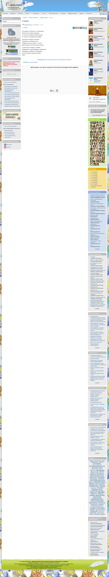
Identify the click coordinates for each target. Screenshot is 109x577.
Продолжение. (94, 286)
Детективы (95, 469)
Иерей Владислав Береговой (12, 106)
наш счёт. (11, 41)
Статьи (44, 13)
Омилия (102, 486)
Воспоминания (97, 467)
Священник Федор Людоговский (9, 90)
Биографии (97, 463)
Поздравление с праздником (97, 304)
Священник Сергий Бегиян (11, 104)
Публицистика (97, 500)
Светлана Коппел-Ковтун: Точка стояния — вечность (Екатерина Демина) (97, 333)
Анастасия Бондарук (10, 135)
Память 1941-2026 (95, 237)
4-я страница (94, 177)
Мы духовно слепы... (95, 543)
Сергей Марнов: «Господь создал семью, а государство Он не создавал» (98, 325)
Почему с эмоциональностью (97, 297)
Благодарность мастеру (96, 267)
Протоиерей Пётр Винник (11, 86)
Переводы (94, 490)
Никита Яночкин (9, 130)
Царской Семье (94, 218)
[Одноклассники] (76, 28)
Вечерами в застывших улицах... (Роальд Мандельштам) (96, 399)
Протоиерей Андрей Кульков (12, 92)
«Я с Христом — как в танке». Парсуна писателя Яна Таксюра (97, 444)
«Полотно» (96, 23)
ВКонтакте (9, 144)
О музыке (93, 488)
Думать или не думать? (96, 342)
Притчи (94, 494)
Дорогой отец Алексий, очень (97, 270)
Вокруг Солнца (94, 215)
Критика (101, 479)
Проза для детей (97, 495)
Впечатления (93, 289)
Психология (97, 498)
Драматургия (95, 472)
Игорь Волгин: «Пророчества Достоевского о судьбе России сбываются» (97, 415)
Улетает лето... (94, 522)
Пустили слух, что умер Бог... (97, 531)
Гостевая (88, 13)
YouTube (9, 147)
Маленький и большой (96, 549)
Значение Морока (94, 273)
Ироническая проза (97, 476)
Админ (81, 13)
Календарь (94, 479)
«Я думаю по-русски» (99, 31)
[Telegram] (78, 28)
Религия (101, 503)
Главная (5, 13)
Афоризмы (94, 462)
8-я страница (94, 183)
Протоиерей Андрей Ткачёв (11, 101)
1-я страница (94, 172)
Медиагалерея (72, 13)
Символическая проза (97, 507)
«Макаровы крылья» (99, 46)
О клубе (63, 13)
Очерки (100, 488)
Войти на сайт (11, 74)
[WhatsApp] (83, 28)
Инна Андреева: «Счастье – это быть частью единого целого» (97, 329)
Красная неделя (94, 546)
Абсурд (91, 460)
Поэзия (26, 27)
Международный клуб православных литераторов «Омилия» (54, 59)
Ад (91, 230)
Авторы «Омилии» (33, 17)
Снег (91, 245)
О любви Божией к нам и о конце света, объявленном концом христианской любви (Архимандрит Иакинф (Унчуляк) (97, 410)
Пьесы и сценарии (97, 501)
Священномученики (97, 505)
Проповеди (97, 497)
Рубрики (13, 13)
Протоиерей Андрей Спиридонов (10, 98)
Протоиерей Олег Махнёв (11, 88)
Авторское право (100, 460)
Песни (101, 490)
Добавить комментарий (30, 62)
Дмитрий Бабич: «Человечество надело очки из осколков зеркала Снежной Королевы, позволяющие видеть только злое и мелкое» (98, 319)
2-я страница (94, 173)
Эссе (91, 514)
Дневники (100, 470)
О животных (94, 486)
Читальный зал (53, 13)
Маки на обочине (94, 358)
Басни (101, 462)
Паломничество (97, 489)
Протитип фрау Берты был (97, 280)
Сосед (92, 227)
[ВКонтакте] (74, 28)
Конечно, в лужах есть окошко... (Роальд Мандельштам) (96, 395)
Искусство (93, 477)
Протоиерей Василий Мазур (12, 102)
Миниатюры (99, 482)
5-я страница (94, 178)
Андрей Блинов (44, 17)
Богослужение (97, 464)
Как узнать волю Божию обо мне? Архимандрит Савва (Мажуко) (97, 433)
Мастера (92, 212)
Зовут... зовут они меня (96, 221)
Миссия (91, 483)
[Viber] (81, 28)
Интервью (36, 13)
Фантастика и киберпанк (98, 510)
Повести (93, 492)
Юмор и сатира (99, 514)
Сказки (93, 508)
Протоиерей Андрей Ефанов (12, 94)
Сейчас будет (93, 283)
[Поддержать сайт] (54, 91)
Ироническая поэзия (97, 474)
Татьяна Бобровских (10, 133)
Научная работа (100, 483)
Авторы (20, 13)
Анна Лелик (7, 137)
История (101, 477)
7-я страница (94, 182)
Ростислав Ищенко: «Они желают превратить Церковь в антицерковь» (98, 365)
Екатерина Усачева (9, 132)
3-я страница (94, 175)
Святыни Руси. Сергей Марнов (98, 427)
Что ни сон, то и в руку (96, 528)
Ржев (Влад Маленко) (95, 402)
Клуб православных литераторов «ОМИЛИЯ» (55, 563)
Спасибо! (92, 256)
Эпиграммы (100, 512)
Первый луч (93, 224)
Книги (26, 13)
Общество (93, 485)
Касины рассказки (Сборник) (97, 525)
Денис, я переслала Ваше (97, 260)
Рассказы (93, 503)
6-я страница (94, 180)
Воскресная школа (97, 466)
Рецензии (94, 504)
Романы (101, 504)
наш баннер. (15, 44)
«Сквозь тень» (97, 62)
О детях (102, 485)
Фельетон (101, 511)
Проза (100, 494)
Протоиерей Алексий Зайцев (12, 96)
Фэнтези (93, 512)
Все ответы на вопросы (11, 82)
